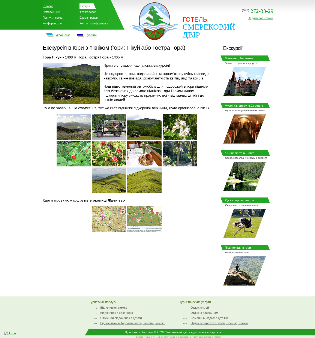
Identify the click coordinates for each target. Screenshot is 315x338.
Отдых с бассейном (204, 312)
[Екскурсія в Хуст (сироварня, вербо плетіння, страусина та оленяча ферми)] (244, 237)
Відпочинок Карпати (139, 332)
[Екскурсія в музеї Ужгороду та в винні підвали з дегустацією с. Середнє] (244, 142)
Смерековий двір (209, 31)
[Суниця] (74, 165)
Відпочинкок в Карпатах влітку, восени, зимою (132, 323)
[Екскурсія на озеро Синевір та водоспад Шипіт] (244, 189)
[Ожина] (109, 165)
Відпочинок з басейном (116, 312)
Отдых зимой (199, 307)
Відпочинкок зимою (113, 307)
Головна (48, 6)
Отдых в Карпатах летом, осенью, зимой (219, 323)
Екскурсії (86, 6)
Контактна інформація (94, 23)
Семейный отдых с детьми (209, 318)
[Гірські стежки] (144, 192)
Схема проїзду (89, 17)
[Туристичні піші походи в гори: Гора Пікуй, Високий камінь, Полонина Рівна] (244, 284)
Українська (63, 35)
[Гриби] (144, 165)
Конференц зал (53, 23)
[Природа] (180, 138)
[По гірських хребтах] (109, 192)
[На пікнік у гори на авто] (109, 138)
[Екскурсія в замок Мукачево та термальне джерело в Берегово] (244, 95)
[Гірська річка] (180, 165)
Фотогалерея (88, 11)
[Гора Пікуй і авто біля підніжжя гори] (144, 138)
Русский (91, 35)
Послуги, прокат (53, 17)
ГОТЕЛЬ (195, 19)
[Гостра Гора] (74, 138)
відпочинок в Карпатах (207, 332)
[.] (109, 231)
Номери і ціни (51, 11)
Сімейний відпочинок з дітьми (121, 318)
